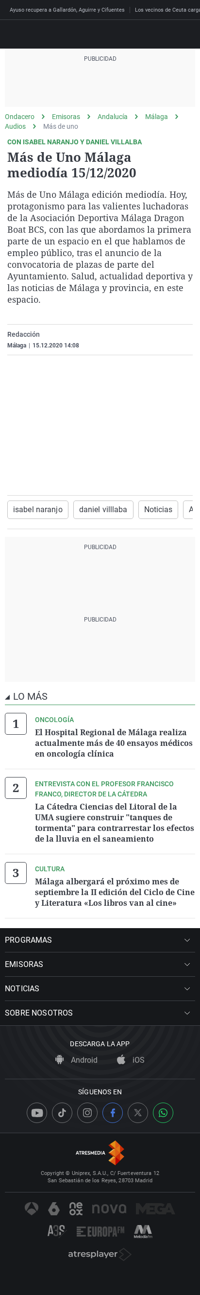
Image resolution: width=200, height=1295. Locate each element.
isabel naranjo (38, 509)
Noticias (158, 509)
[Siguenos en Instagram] (87, 1113)
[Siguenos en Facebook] (112, 1113)
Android (83, 1060)
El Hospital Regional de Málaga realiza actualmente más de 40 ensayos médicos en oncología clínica (114, 743)
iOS (138, 1060)
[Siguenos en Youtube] (37, 1113)
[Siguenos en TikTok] (62, 1113)
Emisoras (66, 117)
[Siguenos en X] (138, 1113)
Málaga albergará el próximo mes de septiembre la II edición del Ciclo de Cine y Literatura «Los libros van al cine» (115, 892)
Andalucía (113, 117)
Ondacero (19, 117)
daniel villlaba (103, 509)
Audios (15, 126)
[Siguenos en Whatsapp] (163, 1113)
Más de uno (60, 126)
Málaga (156, 117)
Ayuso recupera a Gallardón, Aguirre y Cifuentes (67, 10)
